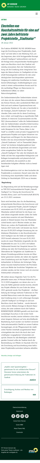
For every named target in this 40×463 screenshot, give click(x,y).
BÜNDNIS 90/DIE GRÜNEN (16, 7)
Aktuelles (4, 355)
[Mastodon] (27, 416)
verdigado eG (13, 452)
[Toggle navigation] (36, 13)
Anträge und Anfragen (14, 355)
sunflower (16, 450)
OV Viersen (12, 4)
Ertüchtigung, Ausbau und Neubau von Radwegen (20, 392)
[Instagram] (22, 416)
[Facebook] (13, 416)
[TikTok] (18, 416)
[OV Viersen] (4, 5)
